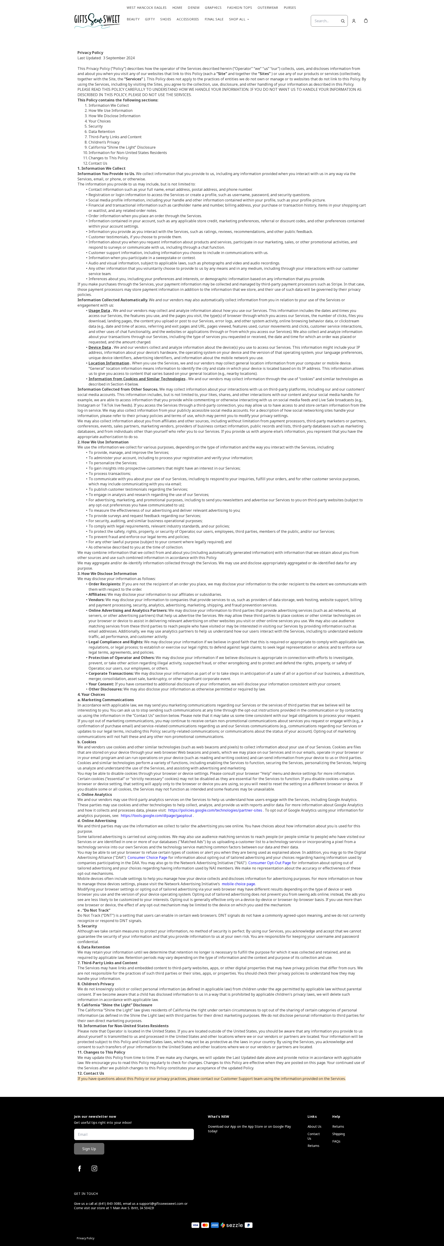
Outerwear (268, 8)
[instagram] (94, 1168)
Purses (290, 8)
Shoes (165, 19)
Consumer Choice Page (147, 857)
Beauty (133, 19)
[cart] (366, 20)
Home (177, 8)
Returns (313, 1145)
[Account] (354, 20)
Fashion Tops (239, 8)
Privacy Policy (85, 1238)
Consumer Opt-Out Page (269, 862)
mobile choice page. (238, 883)
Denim (193, 8)
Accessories (188, 19)
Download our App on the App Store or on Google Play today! (249, 1128)
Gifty (150, 19)
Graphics (213, 8)
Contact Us (314, 1136)
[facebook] (79, 1168)
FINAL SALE (214, 19)
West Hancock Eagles (147, 8)
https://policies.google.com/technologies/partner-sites (214, 810)
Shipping (338, 1134)
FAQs (336, 1141)
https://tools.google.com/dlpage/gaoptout (156, 815)
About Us (314, 1126)
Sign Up (89, 1148)
